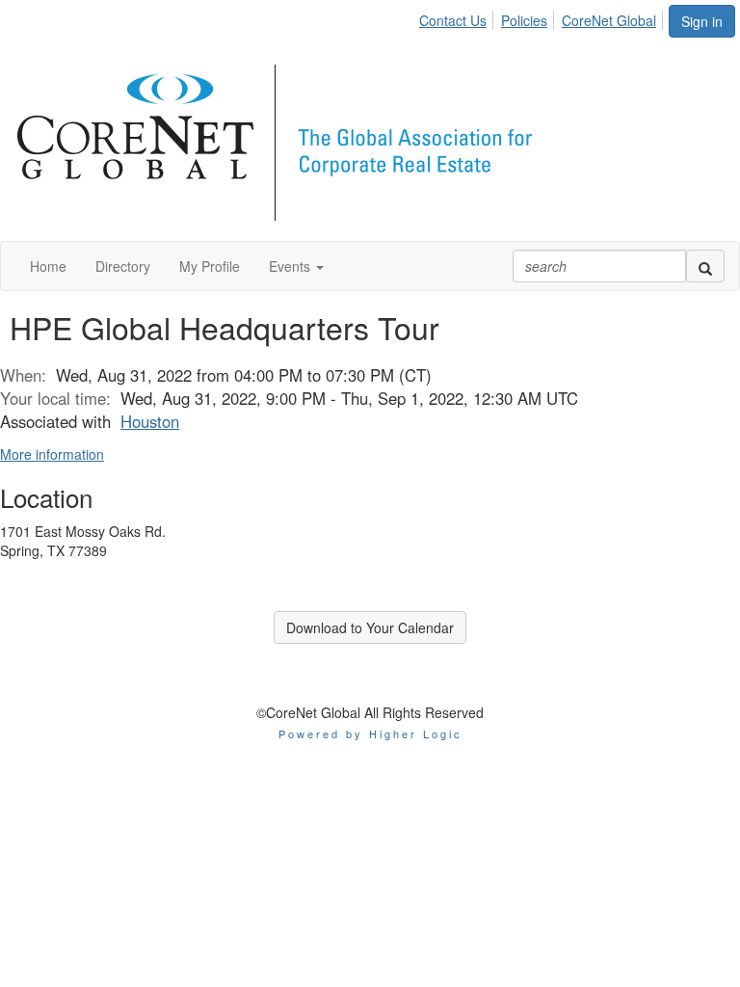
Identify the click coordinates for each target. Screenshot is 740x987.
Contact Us (453, 20)
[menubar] (543, 17)
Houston (149, 421)
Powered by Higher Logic (370, 733)
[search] (705, 266)
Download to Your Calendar (370, 627)
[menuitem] (458, 17)
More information (52, 454)
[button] (296, 266)
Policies (524, 20)
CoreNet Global (609, 20)
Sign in (702, 21)
